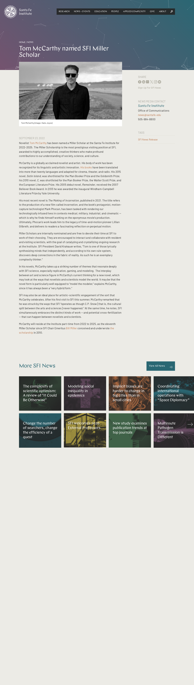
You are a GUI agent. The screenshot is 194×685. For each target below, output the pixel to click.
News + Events (82, 12)
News (30, 42)
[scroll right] (190, 424)
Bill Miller (71, 328)
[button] (64, 11)
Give (152, 12)
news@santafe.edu (149, 114)
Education (100, 12)
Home (22, 42)
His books (86, 167)
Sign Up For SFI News (149, 87)
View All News (157, 366)
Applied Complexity (134, 12)
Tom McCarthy (38, 143)
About (162, 12)
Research (64, 12)
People (115, 12)
